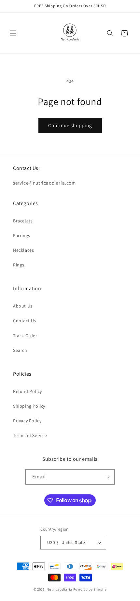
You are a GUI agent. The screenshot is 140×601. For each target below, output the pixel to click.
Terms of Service (30, 435)
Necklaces (23, 250)
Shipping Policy (29, 406)
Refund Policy (27, 391)
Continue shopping (70, 125)
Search (20, 350)
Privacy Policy (27, 421)
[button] (13, 33)
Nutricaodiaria (59, 589)
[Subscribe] (107, 477)
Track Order (25, 335)
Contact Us (24, 320)
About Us (23, 306)
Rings (18, 265)
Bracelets (23, 221)
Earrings (21, 235)
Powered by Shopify (90, 589)
